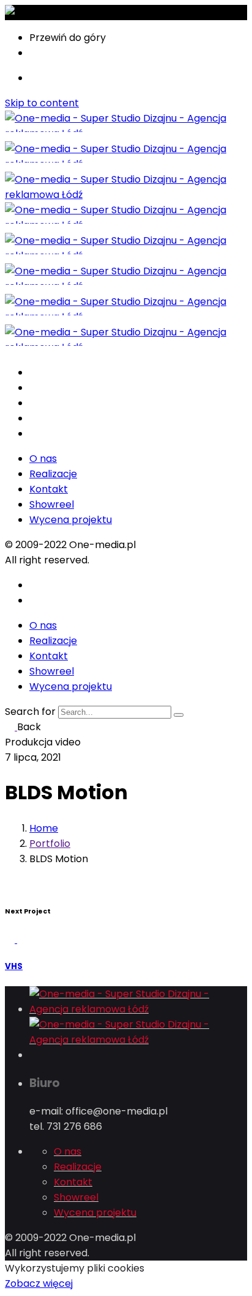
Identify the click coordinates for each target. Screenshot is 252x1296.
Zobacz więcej (39, 1283)
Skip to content (42, 103)
